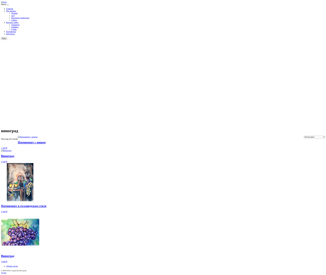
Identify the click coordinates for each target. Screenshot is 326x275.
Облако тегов (12, 266)
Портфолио (11, 32)
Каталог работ (12, 22)
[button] (163, 117)
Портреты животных (20, 18)
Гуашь (14, 29)
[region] (163, 89)
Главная (9, 9)
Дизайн (14, 13)
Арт (13, 16)
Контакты (10, 34)
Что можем (11, 11)
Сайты (14, 20)
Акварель (15, 25)
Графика (14, 27)
